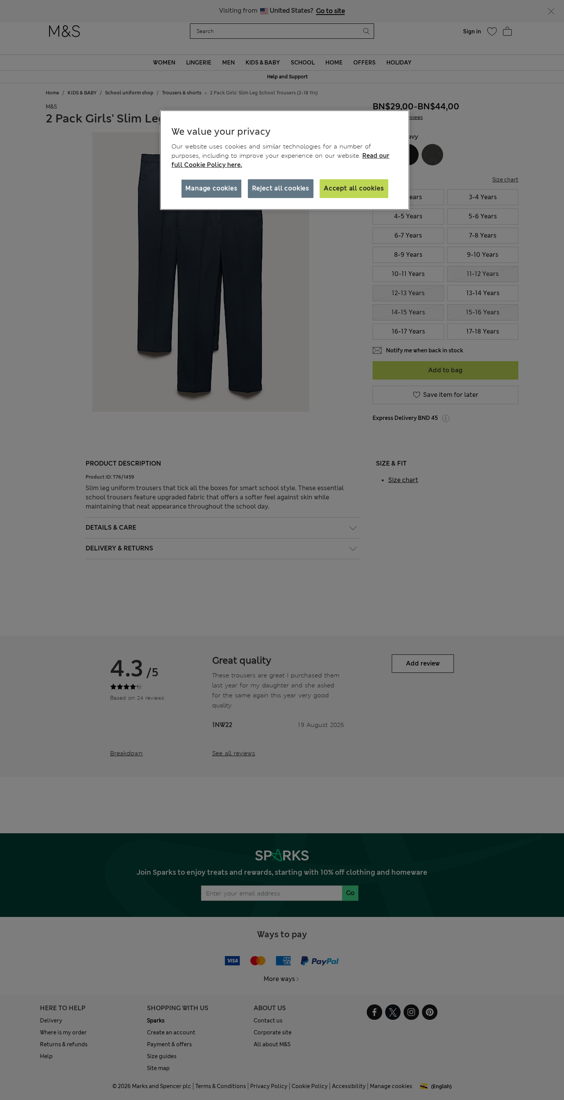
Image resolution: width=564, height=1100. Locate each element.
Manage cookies (211, 188)
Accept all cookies (354, 188)
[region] (284, 160)
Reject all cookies (280, 188)
